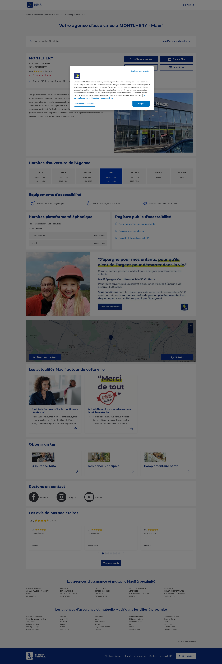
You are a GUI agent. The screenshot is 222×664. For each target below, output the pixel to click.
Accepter (141, 103)
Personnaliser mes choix (84, 103)
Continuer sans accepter (140, 71)
